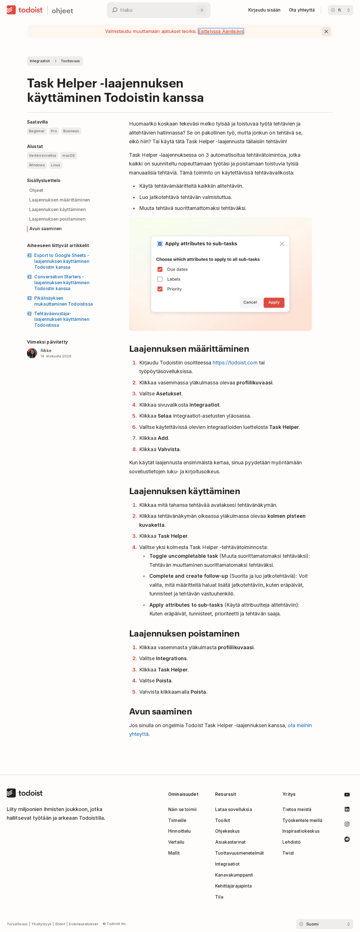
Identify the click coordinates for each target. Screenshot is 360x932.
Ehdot (60, 924)
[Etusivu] (25, 10)
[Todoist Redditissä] (347, 840)
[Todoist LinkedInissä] (347, 810)
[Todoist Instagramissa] (347, 825)
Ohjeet (36, 190)
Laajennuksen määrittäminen (59, 200)
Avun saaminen (45, 228)
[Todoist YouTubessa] (347, 795)
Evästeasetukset (83, 924)
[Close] (326, 31)
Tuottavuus (70, 61)
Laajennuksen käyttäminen (57, 209)
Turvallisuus (17, 924)
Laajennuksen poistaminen (57, 219)
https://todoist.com (235, 363)
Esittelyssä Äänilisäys (221, 31)
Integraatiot (40, 61)
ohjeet (62, 10)
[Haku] (201, 10)
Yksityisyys (41, 924)
